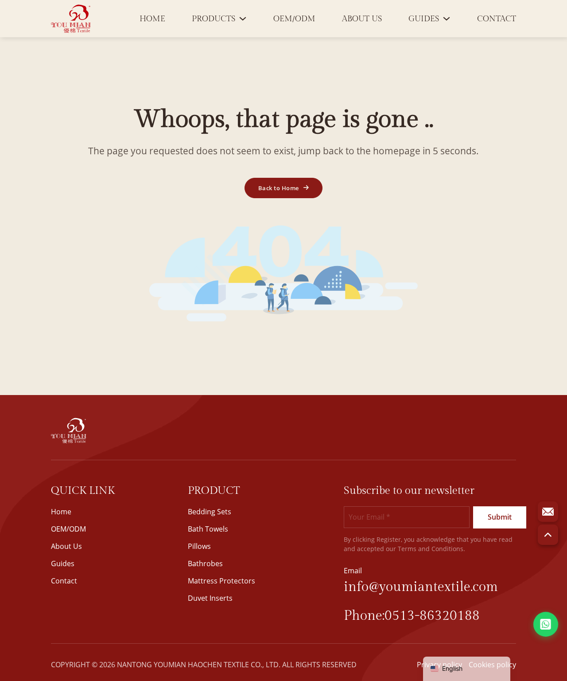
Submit (500, 517)
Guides (423, 18)
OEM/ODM (294, 18)
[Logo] (71, 18)
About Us (362, 18)
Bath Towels (208, 529)
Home (152, 18)
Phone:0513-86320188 (412, 616)
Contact (496, 18)
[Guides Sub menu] (446, 19)
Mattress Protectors (221, 581)
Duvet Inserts (210, 598)
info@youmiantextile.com (421, 587)
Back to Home (278, 188)
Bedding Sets (209, 512)
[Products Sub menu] (243, 19)
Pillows (199, 546)
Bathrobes (205, 563)
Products (213, 18)
